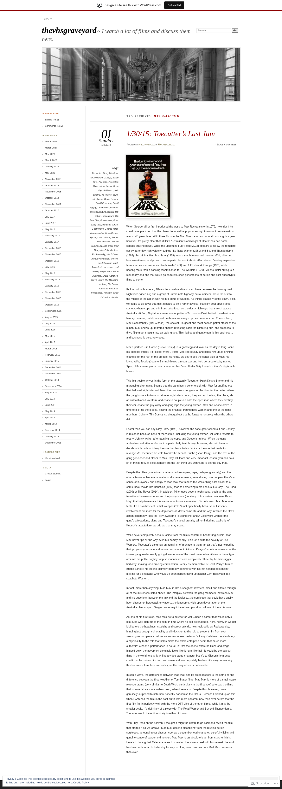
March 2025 (51, 141)
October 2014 (52, 380)
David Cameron (103, 203)
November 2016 (53, 254)
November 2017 (53, 204)
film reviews (106, 220)
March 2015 (51, 348)
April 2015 (50, 342)
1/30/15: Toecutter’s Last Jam (171, 133)
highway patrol (97, 233)
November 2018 (53, 191)
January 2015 (52, 361)
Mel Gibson (112, 254)
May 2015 (50, 336)
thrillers (102, 284)
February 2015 (52, 355)
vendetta (113, 288)
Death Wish (103, 207)
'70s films (113, 173)
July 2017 (50, 217)
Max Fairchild (106, 250)
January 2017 (52, 242)
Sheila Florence (110, 276)
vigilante (108, 292)
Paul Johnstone (104, 263)
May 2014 (50, 411)
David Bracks (111, 199)
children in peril (110, 190)
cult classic (97, 199)
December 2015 (53, 292)
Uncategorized (166, 144)
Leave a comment (226, 144)
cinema (96, 194)
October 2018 (52, 198)
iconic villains (103, 237)
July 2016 (50, 267)
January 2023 (52, 166)
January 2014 (52, 436)
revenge (108, 267)
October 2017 (52, 210)
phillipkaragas (147, 144)
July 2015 (50, 323)
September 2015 (53, 311)
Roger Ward (106, 271)
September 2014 (53, 386)
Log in (48, 480)
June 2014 (50, 405)
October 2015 (52, 304)
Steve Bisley (97, 280)
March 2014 (51, 424)
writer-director (111, 297)
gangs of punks (110, 224)
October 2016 (52, 260)
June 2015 (50, 329)
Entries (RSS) (52, 119)
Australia (103, 182)
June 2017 (50, 223)
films (115, 220)
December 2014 (53, 367)
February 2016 (52, 279)
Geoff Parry (97, 229)
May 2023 (50, 154)
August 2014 (51, 392)
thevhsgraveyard (69, 30)
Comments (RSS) (54, 126)
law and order (106, 246)
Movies (114, 258)
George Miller (111, 229)
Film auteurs (108, 216)
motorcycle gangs (100, 258)
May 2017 (50, 229)
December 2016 (53, 248)
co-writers (107, 194)
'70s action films (99, 173)
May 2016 (50, 273)
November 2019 (53, 179)
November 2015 (53, 298)
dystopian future (98, 212)
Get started (174, 5)
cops (115, 194)
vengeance (96, 292)
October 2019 (52, 185)
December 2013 (53, 442)
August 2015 (51, 317)
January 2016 (52, 285)
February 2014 (52, 430)
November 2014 (53, 373)
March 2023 (51, 160)
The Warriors (111, 280)
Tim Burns (113, 284)
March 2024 (51, 147)
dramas (114, 207)
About (48, 19)
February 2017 (52, 235)
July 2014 (50, 398)
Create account (52, 473)
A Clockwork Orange (100, 177)
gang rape (96, 224)
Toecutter (103, 288)
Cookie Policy (81, 782)
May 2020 (50, 173)
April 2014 (50, 417)
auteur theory (105, 186)
